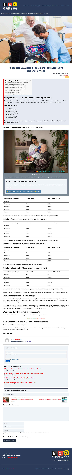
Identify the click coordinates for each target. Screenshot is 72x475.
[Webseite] (30, 341)
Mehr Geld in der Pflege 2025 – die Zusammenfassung (16, 94)
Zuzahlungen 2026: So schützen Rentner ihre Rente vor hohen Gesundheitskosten (23, 373)
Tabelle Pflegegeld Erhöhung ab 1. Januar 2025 (14, 84)
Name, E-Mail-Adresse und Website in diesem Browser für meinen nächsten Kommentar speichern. (26, 433)
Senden (7, 361)
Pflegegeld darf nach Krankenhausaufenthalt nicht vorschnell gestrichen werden (23, 369)
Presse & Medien (61, 469)
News (25, 5)
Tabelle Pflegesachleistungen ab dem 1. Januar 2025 (15, 85)
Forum (68, 5)
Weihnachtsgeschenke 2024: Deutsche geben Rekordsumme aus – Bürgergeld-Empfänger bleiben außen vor (22, 399)
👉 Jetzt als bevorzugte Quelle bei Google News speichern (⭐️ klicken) (23, 191)
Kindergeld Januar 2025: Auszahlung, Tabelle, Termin (50, 399)
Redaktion (54, 469)
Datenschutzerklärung (14, 359)
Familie (56, 5)
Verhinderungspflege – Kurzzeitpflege (13, 90)
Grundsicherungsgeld (36, 5)
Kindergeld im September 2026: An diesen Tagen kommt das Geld (19, 382)
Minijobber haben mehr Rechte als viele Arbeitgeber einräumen (19, 378)
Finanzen (62, 5)
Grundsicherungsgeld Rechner (48, 5)
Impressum (37, 469)
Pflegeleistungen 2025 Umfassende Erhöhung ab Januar (16, 82)
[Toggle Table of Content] (29, 81)
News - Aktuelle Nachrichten (10, 13)
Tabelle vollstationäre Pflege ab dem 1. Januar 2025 (15, 89)
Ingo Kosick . (65, 75)
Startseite (2, 13)
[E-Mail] (28, 341)
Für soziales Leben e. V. (12, 457)
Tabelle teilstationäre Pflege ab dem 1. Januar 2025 (15, 87)
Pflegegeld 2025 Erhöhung (8, 394)
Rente (28, 5)
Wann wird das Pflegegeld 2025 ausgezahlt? (14, 92)
